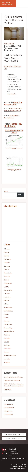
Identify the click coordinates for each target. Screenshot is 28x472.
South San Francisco (10, 355)
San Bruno (7, 335)
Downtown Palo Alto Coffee (12, 380)
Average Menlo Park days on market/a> (14, 170)
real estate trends (9, 407)
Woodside (7, 362)
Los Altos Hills (8, 290)
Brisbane (6, 256)
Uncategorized (8, 414)
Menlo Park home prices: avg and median (14, 148)
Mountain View (8, 310)
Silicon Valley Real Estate (19, 466)
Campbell (7, 262)
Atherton (6, 249)
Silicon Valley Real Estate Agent (18, 468)
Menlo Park (7, 297)
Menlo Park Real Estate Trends (14, 131)
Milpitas (6, 304)
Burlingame (7, 259)
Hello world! (7, 389)
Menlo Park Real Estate (13, 125)
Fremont (6, 280)
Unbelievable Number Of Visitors (13, 377)
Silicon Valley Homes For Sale (18, 464)
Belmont (6, 252)
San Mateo (7, 345)
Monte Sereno (8, 307)
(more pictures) (9, 44)
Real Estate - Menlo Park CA (7, 3)
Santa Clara (7, 348)
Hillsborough (8, 283)
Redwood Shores (9, 331)
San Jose (6, 341)
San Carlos (7, 338)
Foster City (7, 276)
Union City (7, 359)
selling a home (8, 411)
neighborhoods (8, 404)
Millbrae (6, 300)
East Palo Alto (8, 273)
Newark (6, 314)
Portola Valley (8, 324)
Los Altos (6, 286)
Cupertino (7, 266)
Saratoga (6, 352)
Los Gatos (6, 293)
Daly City (6, 269)
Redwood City (8, 328)
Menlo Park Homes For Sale (13, 103)
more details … (11, 94)
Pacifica (6, 317)
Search (6, 191)
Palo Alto (6, 321)
